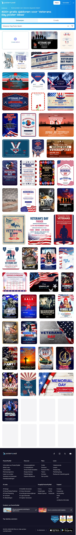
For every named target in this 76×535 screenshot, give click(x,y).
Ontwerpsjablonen (29, 465)
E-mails (56, 20)
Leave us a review (8, 474)
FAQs (58, 495)
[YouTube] (70, 454)
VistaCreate (41, 491)
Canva (39, 489)
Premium (44, 467)
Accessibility (60, 493)
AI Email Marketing (8, 493)
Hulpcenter (60, 491)
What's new (6, 467)
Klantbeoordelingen (8, 478)
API (58, 498)
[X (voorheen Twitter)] (65, 454)
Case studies (6, 469)
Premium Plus (45, 469)
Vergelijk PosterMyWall (44, 484)
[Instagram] (59, 454)
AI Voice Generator (24, 491)
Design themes (28, 472)
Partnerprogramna (8, 472)
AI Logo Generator (24, 495)
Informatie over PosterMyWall (11, 465)
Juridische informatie (63, 500)
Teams (43, 472)
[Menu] (73, 2)
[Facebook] (54, 454)
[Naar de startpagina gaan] (7, 3)
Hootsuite (51, 493)
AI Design (6, 489)
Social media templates (30, 469)
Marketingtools (28, 474)
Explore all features (29, 476)
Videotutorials (57, 465)
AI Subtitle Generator (25, 489)
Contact (59, 489)
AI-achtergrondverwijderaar (27, 493)
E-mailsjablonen (28, 467)
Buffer (50, 491)
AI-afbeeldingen (7, 498)
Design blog (56, 469)
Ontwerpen (20, 20)
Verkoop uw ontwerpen (10, 476)
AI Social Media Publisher (10, 491)
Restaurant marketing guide (61, 474)
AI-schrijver (6, 495)
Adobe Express (42, 493)
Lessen (55, 467)
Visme (50, 489)
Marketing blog (57, 472)
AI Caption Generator (25, 498)
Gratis (43, 465)
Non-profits (44, 476)
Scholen (43, 474)
